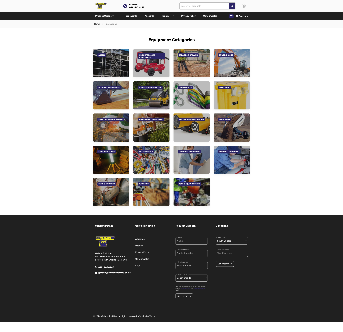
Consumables (210, 16)
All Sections (242, 16)
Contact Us (131, 16)
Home (97, 24)
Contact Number (184, 250)
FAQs (137, 265)
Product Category (104, 16)
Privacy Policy (188, 16)
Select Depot (182, 274)
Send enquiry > (184, 296)
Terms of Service (199, 288)
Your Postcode (223, 250)
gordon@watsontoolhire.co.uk (112, 272)
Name (180, 237)
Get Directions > (225, 264)
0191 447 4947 (106, 267)
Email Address (183, 262)
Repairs (165, 16)
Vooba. (152, 316)
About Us (149, 16)
